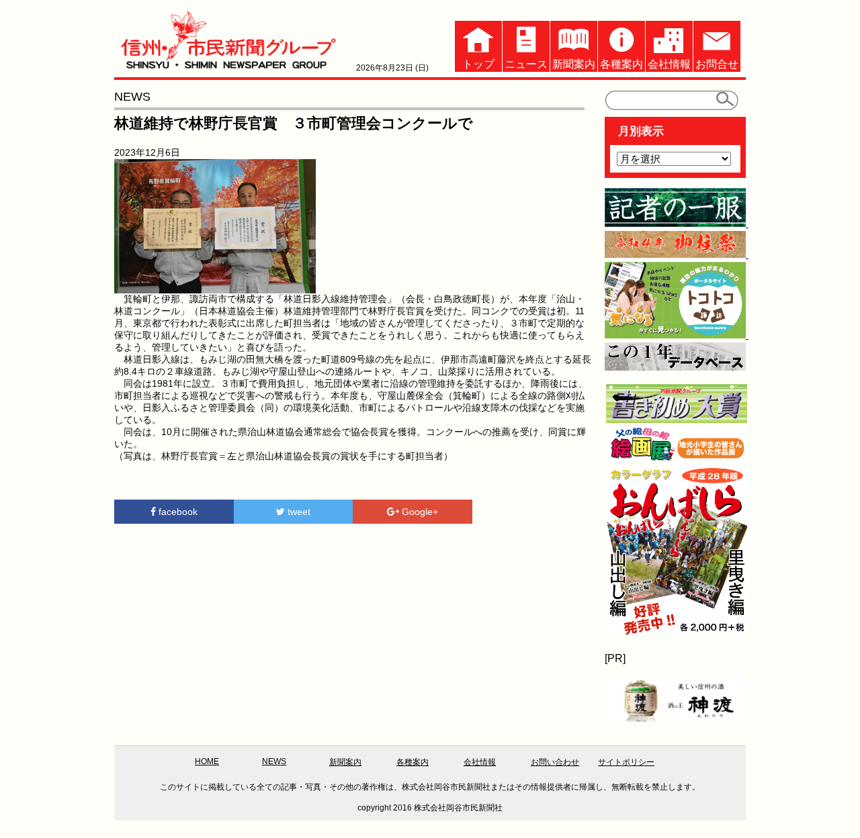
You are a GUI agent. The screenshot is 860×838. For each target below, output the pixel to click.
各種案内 (621, 64)
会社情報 (669, 64)
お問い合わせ (555, 762)
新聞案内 (573, 64)
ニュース (526, 64)
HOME (207, 761)
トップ (478, 64)
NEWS (274, 761)
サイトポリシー (626, 762)
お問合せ (716, 64)
